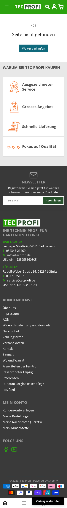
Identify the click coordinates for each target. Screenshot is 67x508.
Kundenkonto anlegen (18, 410)
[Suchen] (47, 7)
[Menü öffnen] (7, 7)
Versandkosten (13, 343)
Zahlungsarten (13, 337)
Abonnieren (53, 200)
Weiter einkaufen (33, 48)
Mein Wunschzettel (16, 428)
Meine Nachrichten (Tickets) (22, 422)
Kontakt (8, 349)
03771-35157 (15, 276)
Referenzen (11, 378)
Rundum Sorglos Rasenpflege (23, 384)
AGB (6, 320)
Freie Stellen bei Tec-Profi (20, 366)
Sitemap (8, 355)
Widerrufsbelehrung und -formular (27, 325)
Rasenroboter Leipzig (18, 372)
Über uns (9, 308)
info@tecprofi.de (19, 255)
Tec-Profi (25, 480)
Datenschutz (12, 331)
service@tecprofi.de (21, 280)
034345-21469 (15, 251)
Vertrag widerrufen (48, 501)
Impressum (11, 314)
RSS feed (9, 390)
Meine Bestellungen (16, 416)
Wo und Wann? (13, 360)
